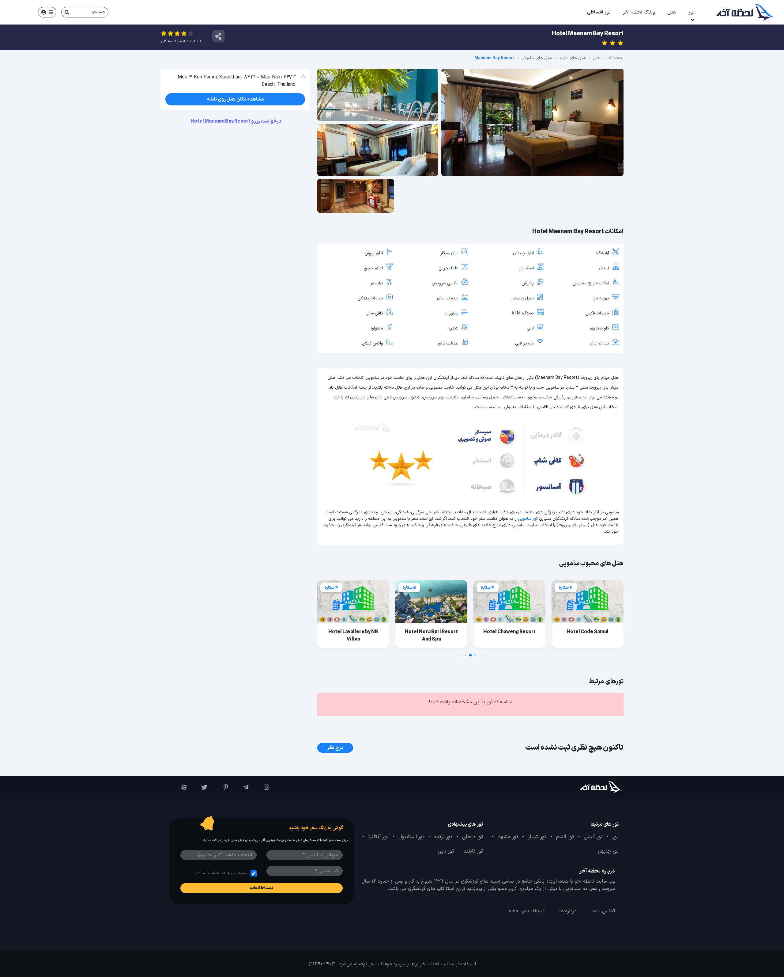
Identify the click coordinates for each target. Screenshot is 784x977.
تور (691, 12)
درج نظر (335, 747)
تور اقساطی (599, 12)
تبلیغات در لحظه (526, 911)
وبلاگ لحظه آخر (639, 12)
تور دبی (446, 851)
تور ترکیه (443, 837)
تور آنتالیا (378, 837)
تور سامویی (528, 518)
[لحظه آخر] (583, 787)
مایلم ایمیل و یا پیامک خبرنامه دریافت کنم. (221, 873)
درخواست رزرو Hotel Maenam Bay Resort (236, 121)
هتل (671, 12)
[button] (480, 655)
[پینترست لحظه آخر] (220, 787)
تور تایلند (473, 851)
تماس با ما (603, 911)
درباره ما (568, 911)
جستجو (98, 12)
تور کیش (593, 837)
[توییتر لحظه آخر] (200, 787)
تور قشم (565, 837)
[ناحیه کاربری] (47, 12)
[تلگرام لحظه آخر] (241, 787)
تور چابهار (608, 851)
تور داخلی (472, 837)
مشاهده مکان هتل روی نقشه (235, 99)
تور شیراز (537, 837)
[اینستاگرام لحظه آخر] (262, 787)
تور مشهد (508, 837)
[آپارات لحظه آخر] (179, 787)
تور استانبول (411, 837)
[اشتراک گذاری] (218, 36)
